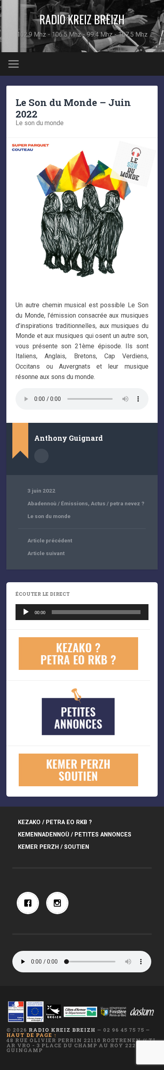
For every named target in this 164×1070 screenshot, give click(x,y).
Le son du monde (40, 123)
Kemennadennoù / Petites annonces (74, 834)
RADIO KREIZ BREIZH (82, 19)
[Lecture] (26, 612)
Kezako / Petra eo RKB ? (55, 822)
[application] (82, 612)
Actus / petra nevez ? (117, 503)
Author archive (41, 456)
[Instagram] (59, 903)
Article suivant (45, 553)
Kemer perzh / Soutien (53, 847)
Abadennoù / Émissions (57, 503)
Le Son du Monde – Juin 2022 (73, 108)
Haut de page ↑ (31, 1035)
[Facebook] (30, 903)
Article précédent (49, 540)
